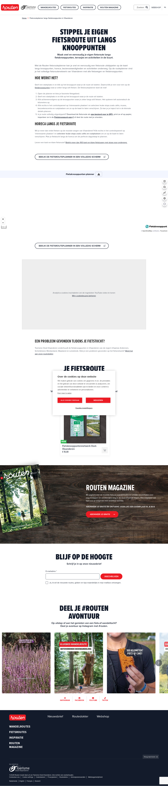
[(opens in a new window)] (26, 662)
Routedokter (80, 716)
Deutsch (37, 781)
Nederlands (13, 781)
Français (29, 781)
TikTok (105, 700)
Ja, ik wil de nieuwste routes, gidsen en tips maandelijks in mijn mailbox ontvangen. (85, 582)
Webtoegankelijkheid (95, 777)
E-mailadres (51, 571)
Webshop (156, 7)
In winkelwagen (105, 450)
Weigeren (98, 400)
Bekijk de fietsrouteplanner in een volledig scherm (69, 156)
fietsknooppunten (42, 87)
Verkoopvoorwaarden (78, 777)
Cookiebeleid (40, 777)
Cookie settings (27, 777)
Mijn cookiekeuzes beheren (84, 296)
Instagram (65, 700)
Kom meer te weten (64, 393)
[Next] (158, 663)
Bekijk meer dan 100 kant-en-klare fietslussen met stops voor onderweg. (96, 142)
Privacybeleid (52, 777)
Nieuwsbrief (55, 716)
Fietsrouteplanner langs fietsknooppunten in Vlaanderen (51, 18)
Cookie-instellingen (84, 408)
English (21, 781)
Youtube (93, 700)
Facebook (79, 700)
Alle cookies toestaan (70, 400)
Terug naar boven (150, 757)
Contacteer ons (14, 777)
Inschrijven (111, 576)
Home (24, 18)
